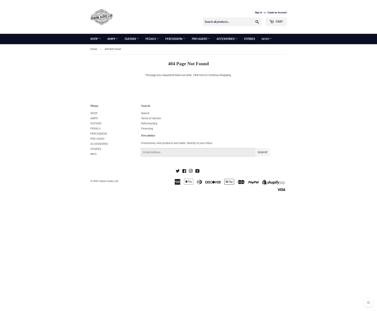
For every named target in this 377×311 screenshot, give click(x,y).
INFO (93, 154)
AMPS (111, 38)
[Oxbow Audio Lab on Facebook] (184, 171)
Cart (279, 21)
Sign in (258, 12)
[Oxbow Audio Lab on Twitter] (178, 171)
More (265, 38)
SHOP (94, 38)
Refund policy (149, 123)
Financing (147, 128)
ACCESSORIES (226, 38)
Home (93, 49)
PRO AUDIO (200, 38)
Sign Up (262, 152)
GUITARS (131, 38)
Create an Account (277, 12)
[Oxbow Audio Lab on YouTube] (197, 171)
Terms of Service (151, 118)
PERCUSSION (174, 38)
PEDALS (150, 38)
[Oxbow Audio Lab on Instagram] (191, 171)
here (202, 75)
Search (145, 113)
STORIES (249, 38)
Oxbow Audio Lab (108, 181)
